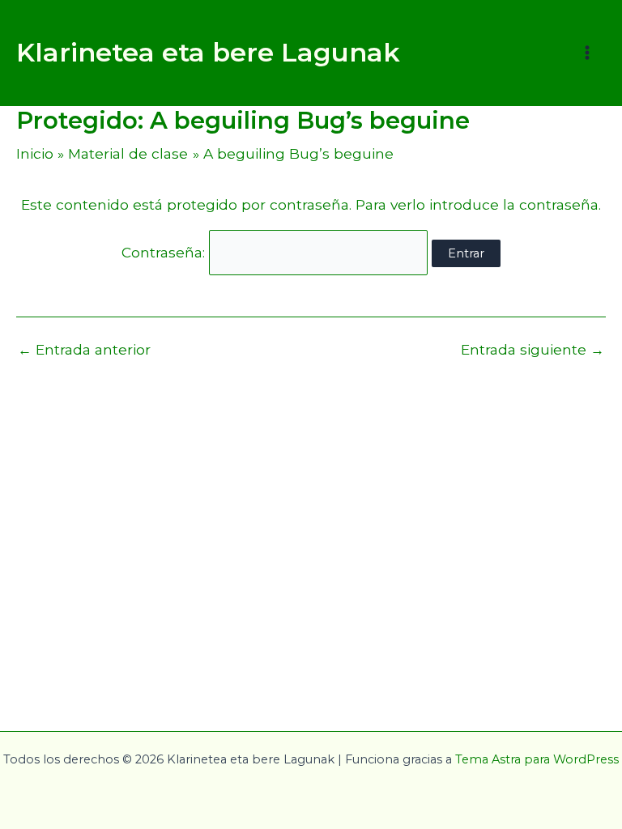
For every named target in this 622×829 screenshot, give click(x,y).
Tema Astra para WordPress (537, 759)
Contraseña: (165, 252)
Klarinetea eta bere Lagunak (208, 52)
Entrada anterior (84, 349)
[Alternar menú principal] (587, 52)
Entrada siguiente (532, 349)
